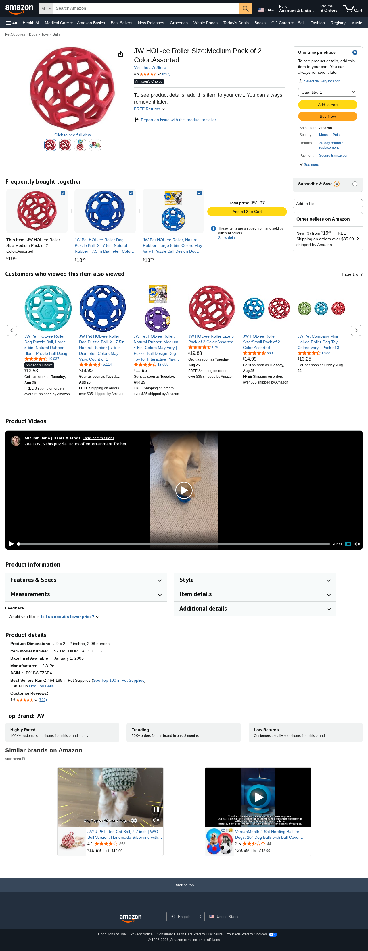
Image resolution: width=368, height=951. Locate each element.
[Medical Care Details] (71, 23)
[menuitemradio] (348, 544)
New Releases (151, 22)
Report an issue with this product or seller (178, 119)
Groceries (179, 22)
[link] (105, 211)
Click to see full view (72, 135)
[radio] (50, 145)
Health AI (31, 22)
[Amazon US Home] (130, 919)
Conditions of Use (112, 934)
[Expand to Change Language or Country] (272, 10)
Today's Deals (236, 22)
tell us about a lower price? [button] (68, 616)
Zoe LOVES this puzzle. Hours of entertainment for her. (75, 443)
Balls (56, 34)
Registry (338, 22)
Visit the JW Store (150, 67)
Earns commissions (98, 438)
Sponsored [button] (13, 758)
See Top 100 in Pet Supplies (118, 680)
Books (260, 22)
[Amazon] (19, 8)
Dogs (33, 34)
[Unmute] (357, 544)
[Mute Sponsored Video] (156, 820)
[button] (11, 22)
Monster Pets (329, 135)
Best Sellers (121, 22)
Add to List (305, 203)
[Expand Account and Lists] (313, 11)
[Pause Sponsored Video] (156, 810)
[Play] (10, 544)
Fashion (317, 22)
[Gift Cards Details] (292, 23)
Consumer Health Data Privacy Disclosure (190, 934)
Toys (45, 34)
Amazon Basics (91, 22)
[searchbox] (146, 8)
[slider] (174, 544)
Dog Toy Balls (41, 686)
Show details (228, 238)
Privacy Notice (141, 934)
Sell (301, 22)
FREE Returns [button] (147, 108)
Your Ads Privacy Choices (247, 934)
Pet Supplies (15, 34)
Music (356, 22)
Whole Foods (205, 22)
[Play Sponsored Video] (258, 797)
